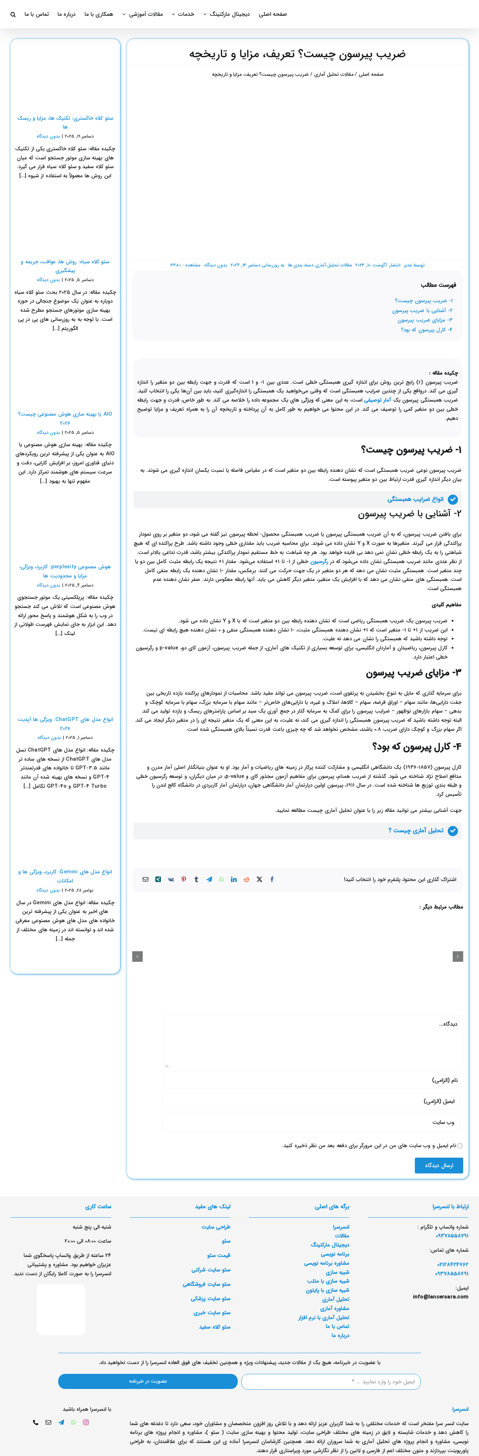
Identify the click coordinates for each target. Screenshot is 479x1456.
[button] (13, 14)
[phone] (36, 1422)
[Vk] (170, 880)
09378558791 (451, 1274)
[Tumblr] (196, 880)
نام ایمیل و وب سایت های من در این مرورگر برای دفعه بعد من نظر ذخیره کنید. (369, 1145)
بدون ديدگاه (215, 265)
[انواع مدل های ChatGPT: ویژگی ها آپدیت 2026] (65, 678)
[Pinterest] (183, 880)
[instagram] (86, 1422)
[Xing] (158, 880)
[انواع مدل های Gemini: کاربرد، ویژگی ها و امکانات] (65, 830)
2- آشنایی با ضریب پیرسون (422, 310)
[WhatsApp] (222, 880)
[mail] (48, 1422)
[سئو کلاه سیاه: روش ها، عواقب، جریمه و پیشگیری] (65, 220)
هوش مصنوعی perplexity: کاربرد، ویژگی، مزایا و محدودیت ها (65, 571)
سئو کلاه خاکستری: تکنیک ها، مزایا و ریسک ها (65, 123)
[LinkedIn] (234, 880)
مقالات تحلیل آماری (333, 265)
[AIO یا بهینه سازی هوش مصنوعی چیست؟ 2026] (65, 372)
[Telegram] (209, 880)
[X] (259, 880)
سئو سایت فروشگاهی (206, 1284)
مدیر (408, 265)
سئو (226, 1241)
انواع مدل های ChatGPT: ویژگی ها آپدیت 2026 (65, 724)
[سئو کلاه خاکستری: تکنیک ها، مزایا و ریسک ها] (65, 76)
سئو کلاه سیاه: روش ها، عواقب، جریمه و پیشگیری (65, 266)
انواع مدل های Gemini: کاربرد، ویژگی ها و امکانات (65, 876)
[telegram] (61, 1422)
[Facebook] (272, 880)
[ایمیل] (145, 880)
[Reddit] (246, 880)
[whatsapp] (73, 1422)
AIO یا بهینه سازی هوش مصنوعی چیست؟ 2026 (65, 419)
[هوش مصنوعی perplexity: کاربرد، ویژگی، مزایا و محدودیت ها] (65, 525)
